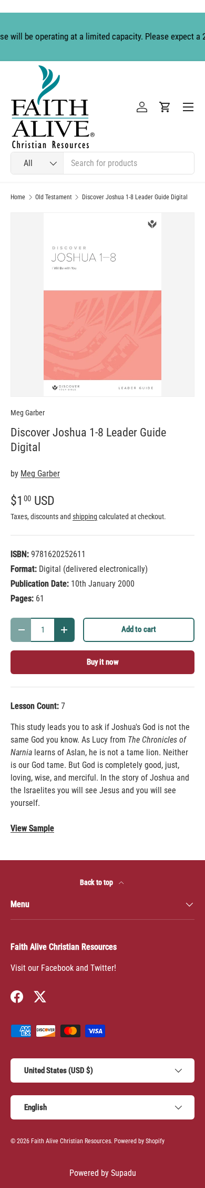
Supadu (123, 1173)
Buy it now (103, 662)
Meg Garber (28, 412)
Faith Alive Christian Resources (71, 1141)
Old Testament (53, 197)
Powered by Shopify (139, 1141)
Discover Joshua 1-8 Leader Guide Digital (135, 197)
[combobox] (102, 163)
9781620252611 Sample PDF (32, 828)
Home (18, 197)
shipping (85, 516)
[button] (165, 107)
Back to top (97, 882)
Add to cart (138, 629)
